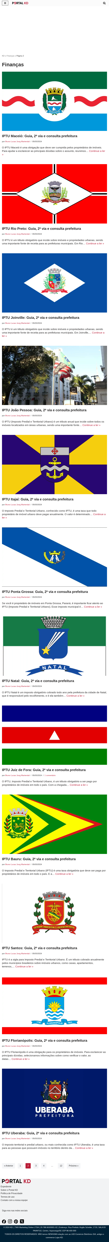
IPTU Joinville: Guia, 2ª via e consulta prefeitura (40, 318)
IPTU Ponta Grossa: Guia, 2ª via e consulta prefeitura (45, 592)
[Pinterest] (16, 1223)
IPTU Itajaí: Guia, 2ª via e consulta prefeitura (37, 499)
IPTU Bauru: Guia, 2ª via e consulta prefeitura (39, 859)
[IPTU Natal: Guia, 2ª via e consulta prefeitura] (54, 646)
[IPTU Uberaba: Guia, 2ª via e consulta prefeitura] (54, 1098)
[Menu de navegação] (5, 3)
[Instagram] (10, 1223)
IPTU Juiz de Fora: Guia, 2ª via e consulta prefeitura (44, 770)
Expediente (6, 1186)
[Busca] (104, 3)
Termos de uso (7, 1197)
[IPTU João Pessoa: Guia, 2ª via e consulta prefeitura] (54, 375)
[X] (22, 1223)
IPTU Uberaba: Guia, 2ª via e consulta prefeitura (40, 1133)
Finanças (10, 56)
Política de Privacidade (11, 1193)
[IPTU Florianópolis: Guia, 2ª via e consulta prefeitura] (54, 1005)
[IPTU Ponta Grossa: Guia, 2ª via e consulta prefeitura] (54, 557)
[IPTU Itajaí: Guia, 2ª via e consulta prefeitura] (54, 464)
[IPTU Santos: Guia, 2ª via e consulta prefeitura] (54, 913)
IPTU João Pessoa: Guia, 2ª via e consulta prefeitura (44, 410)
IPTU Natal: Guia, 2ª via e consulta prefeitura (38, 681)
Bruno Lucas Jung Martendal (17, 141)
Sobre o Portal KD (9, 1190)
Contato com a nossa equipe (14, 1200)
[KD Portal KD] (20, 3)
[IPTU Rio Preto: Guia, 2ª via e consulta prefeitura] (54, 193)
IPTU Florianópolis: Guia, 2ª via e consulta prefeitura (44, 1040)
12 (61, 1166)
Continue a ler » (95, 243)
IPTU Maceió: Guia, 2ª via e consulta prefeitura (39, 136)
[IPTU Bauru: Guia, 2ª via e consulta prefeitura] (54, 824)
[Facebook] (4, 1223)
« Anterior (8, 1166)
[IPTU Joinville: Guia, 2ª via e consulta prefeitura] (54, 283)
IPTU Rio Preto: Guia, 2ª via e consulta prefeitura (41, 229)
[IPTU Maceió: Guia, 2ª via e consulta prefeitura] (54, 101)
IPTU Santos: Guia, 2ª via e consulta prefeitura (39, 948)
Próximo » (73, 1166)
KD (3, 56)
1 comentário (50, 775)
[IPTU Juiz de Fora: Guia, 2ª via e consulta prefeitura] (54, 735)
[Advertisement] (54, 34)
